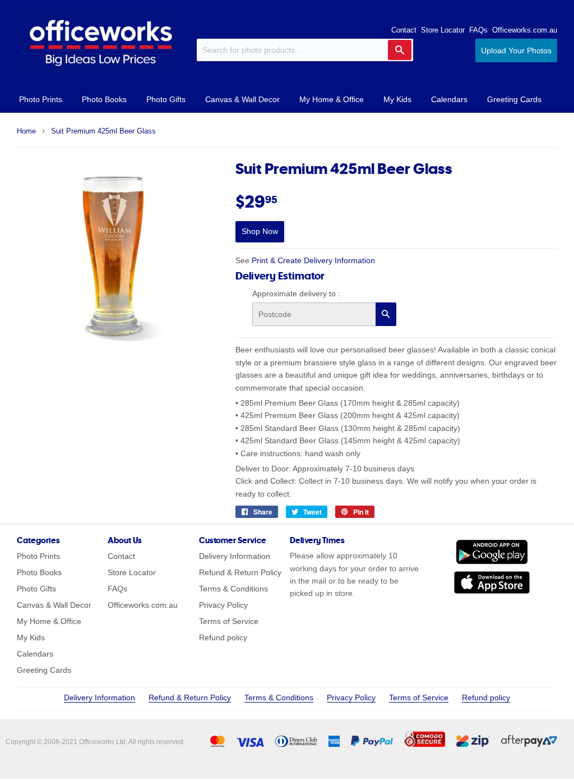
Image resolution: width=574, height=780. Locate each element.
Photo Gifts (166, 99)
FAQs (478, 30)
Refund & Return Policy (240, 572)
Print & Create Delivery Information (313, 260)
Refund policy (223, 637)
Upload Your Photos (516, 50)
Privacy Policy (223, 604)
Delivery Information (234, 556)
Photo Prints (40, 99)
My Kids (397, 99)
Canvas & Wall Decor (242, 99)
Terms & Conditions (233, 588)
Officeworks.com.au (524, 30)
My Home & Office (331, 99)
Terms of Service (228, 621)
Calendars (449, 99)
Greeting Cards (514, 99)
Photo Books (104, 99)
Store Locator (443, 30)
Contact (403, 30)
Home (26, 131)
